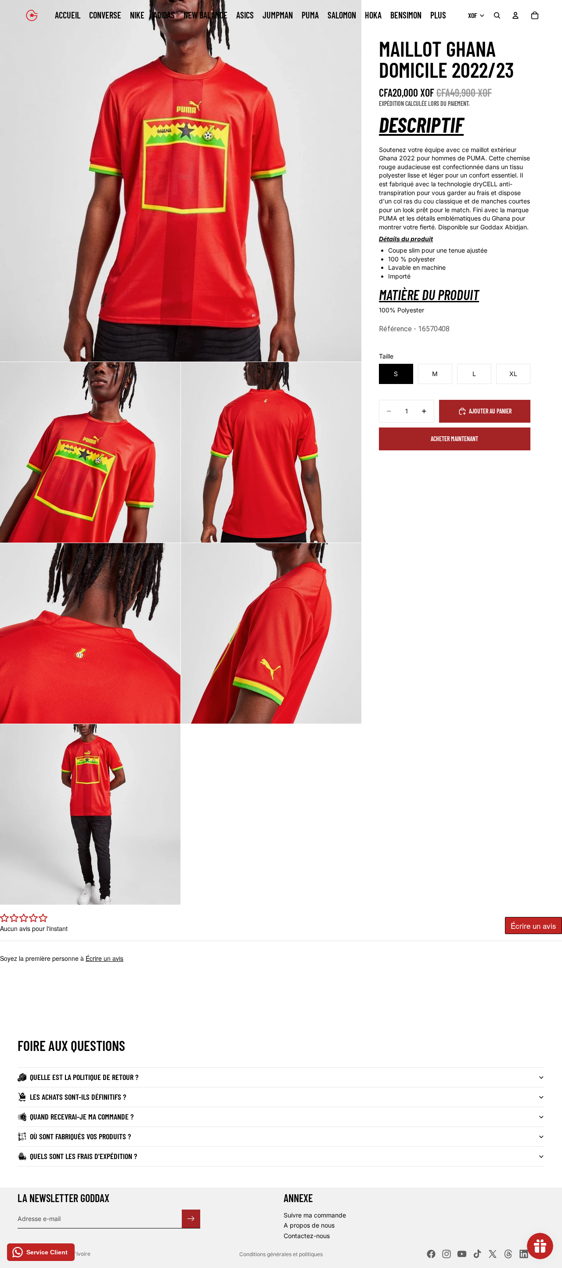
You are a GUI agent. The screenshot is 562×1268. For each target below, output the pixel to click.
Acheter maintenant (454, 438)
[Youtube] (462, 1254)
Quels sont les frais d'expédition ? (83, 1156)
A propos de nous (309, 1225)
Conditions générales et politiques (281, 1254)
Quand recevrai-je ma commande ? (81, 1116)
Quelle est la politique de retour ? (84, 1077)
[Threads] (508, 1254)
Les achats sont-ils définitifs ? (78, 1096)
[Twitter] (492, 1254)
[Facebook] (431, 1254)
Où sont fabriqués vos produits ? (80, 1136)
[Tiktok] (477, 1254)
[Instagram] (446, 1254)
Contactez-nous (307, 1235)
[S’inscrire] (191, 1218)
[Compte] (515, 15)
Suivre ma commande (315, 1215)
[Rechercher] (497, 15)
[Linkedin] (524, 1254)
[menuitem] (438, 15)
